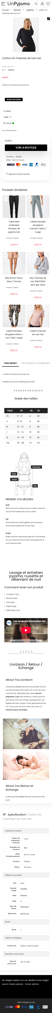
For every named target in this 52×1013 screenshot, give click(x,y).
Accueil (5, 10)
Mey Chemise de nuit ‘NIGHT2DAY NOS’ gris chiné (38, 281)
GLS (25, 848)
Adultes (24, 889)
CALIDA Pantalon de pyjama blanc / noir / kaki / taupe (14, 334)
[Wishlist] (48, 4)
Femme (17, 10)
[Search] (36, 4)
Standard (25, 907)
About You (13, 680)
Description (10, 363)
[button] (48, 18)
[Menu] (3, 4)
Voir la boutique (26, 147)
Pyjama (30, 10)
